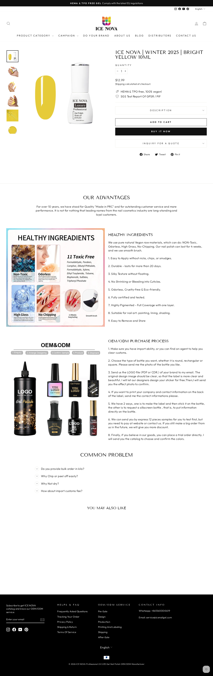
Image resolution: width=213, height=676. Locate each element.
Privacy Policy (65, 621)
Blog (139, 35)
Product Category (34, 35)
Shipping (120, 83)
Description (161, 110)
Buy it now (161, 131)
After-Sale (103, 637)
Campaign (67, 35)
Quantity (123, 65)
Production (104, 621)
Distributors (159, 35)
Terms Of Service (66, 632)
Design (102, 616)
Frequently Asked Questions (72, 611)
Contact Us (186, 35)
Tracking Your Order (68, 616)
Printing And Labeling (110, 626)
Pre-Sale (102, 611)
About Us (122, 35)
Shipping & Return (67, 626)
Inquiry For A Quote (161, 143)
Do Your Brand (96, 35)
